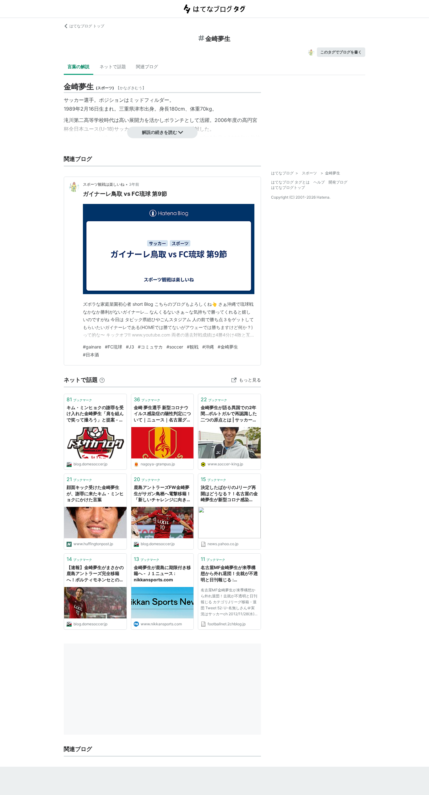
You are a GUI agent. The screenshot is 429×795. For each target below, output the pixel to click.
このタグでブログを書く (341, 52)
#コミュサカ (150, 346)
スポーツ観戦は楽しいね (103, 184)
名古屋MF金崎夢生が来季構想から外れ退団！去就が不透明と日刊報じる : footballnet (229, 574)
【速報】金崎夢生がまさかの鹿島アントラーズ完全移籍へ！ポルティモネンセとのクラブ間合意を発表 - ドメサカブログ (95, 574)
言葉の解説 (79, 66)
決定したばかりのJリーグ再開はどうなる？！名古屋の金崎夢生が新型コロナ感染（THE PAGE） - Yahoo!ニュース (229, 494)
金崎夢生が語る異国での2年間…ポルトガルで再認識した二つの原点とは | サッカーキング (229, 414)
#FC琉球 (113, 346)
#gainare (92, 346)
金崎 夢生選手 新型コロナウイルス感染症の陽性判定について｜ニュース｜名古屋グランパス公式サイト (162, 414)
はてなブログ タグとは (290, 182)
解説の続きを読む (159, 132)
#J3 (130, 346)
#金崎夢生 (228, 346)
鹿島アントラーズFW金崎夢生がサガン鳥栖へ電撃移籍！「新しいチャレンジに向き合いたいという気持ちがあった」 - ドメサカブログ (162, 494)
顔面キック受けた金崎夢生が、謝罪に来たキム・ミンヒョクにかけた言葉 (95, 493)
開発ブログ (338, 182)
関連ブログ (147, 66)
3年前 (134, 184)
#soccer (174, 346)
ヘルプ (319, 182)
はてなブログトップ (288, 187)
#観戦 (192, 346)
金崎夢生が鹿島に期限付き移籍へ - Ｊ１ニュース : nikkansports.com (162, 573)
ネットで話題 (113, 66)
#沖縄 (208, 346)
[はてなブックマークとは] (102, 379)
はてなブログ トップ (86, 26)
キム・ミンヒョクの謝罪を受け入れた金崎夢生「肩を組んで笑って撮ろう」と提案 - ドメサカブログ (95, 414)
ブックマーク (79, 399)
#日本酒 (91, 354)
